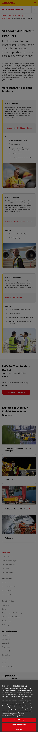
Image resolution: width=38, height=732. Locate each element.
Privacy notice (11, 716)
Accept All (19, 729)
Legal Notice (19, 716)
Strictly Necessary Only (19, 724)
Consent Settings (19, 720)
